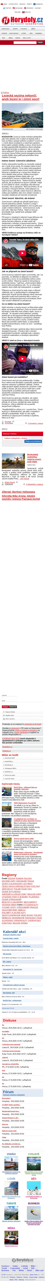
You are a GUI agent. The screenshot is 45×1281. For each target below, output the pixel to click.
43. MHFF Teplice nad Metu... (11, 1105)
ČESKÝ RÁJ (26, 889)
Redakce (12, 1277)
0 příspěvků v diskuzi (35, 423)
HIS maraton (7, 954)
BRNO (14, 905)
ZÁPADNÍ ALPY (20, 921)
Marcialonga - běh (9, 993)
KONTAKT (38, 8)
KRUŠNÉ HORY (9, 881)
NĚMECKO (6, 918)
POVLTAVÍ (35, 886)
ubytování (15, 728)
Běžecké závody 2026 (9, 1131)
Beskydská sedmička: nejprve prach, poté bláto (34, 458)
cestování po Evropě (32, 724)
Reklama (19, 1277)
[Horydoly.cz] (22, 20)
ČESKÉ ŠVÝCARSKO (11, 892)
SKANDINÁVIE (18, 918)
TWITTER (8, 8)
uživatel (4, 695)
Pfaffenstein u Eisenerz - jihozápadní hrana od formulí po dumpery (28, 853)
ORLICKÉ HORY (34, 894)
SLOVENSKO (7, 921)
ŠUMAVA (20, 878)
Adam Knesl (10, 482)
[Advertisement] (22, 67)
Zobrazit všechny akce (12, 935)
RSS (16, 1280)
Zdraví (17, 38)
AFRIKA (24, 923)
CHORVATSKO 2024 (11, 739)
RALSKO (28, 878)
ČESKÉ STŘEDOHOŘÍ (11, 899)
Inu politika (5, 1031)
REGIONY (22, 4)
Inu (3, 1025)
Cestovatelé (13, 33)
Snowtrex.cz (7, 747)
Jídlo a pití (27, 38)
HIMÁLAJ (22, 910)
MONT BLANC (27, 915)
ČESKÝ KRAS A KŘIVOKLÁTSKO (16, 886)
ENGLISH (28, 12)
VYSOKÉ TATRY (13, 4)
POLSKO (38, 915)
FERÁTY (29, 4)
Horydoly (8, 421)
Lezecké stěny (9, 779)
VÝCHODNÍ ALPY (30, 905)
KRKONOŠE (21, 881)
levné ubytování (21, 732)
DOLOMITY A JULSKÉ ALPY (14, 913)
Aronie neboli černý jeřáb (24, 838)
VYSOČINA (7, 897)
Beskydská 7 (6, 1098)
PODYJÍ (15, 897)
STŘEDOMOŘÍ (23, 907)
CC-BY (3, 1275)
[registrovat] (13, 707)
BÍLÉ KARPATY (30, 902)
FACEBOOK (39, 4)
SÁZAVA (11, 878)
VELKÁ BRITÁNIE (9, 910)
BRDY (30, 884)
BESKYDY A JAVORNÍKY (12, 902)
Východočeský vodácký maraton (14, 985)
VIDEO (5, 4)
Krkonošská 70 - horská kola (12, 969)
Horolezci (5, 28)
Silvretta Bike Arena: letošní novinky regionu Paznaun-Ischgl (21, 497)
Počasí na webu (10, 775)
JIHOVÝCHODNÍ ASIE (11, 915)
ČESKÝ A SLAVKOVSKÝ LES (14, 884)
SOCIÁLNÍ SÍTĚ (10, 758)
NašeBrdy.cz (9, 765)
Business (39, 33)
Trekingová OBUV (10, 768)
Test (3, 38)
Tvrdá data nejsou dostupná (11, 1044)
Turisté (4, 33)
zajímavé (5, 1057)
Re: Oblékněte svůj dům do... (11, 1144)
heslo (3, 700)
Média (11, 38)
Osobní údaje (33, 1277)
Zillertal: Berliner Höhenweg (18, 491)
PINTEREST (29, 8)
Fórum (8, 1092)
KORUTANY (7, 923)
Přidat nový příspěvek (33, 441)
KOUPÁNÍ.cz (9, 761)
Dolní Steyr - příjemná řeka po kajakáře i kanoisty (25, 788)
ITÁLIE (39, 918)
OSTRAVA (6, 905)
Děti (31, 33)
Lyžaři (23, 33)
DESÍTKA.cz (9, 772)
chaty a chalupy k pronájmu (26, 730)
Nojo (3, 1070)
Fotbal (4, 1137)
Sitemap (21, 1280)
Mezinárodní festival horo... (11, 1111)
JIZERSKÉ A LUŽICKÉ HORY (14, 894)
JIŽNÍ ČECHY (7, 889)
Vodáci (15, 28)
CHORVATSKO (34, 921)
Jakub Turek (33, 1275)
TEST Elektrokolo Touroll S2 (25, 803)
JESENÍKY (23, 897)
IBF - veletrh (7, 962)
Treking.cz (6, 751)
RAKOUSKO (30, 918)
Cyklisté (23, 28)
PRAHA (30, 881)
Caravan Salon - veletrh (10, 938)
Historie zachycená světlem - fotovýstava (16, 946)
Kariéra (25, 1277)
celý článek (24, 479)
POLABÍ (17, 889)
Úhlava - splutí (7, 977)
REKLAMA (18, 12)
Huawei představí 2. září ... (10, 1118)
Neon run (5, 1124)
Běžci (33, 28)
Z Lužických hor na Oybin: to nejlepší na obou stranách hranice (27, 820)
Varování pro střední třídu (10, 1064)
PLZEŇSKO (34, 897)
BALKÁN (16, 923)
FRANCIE (34, 907)
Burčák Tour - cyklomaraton (12, 1000)
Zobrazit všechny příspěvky (14, 1095)
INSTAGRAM (18, 8)
